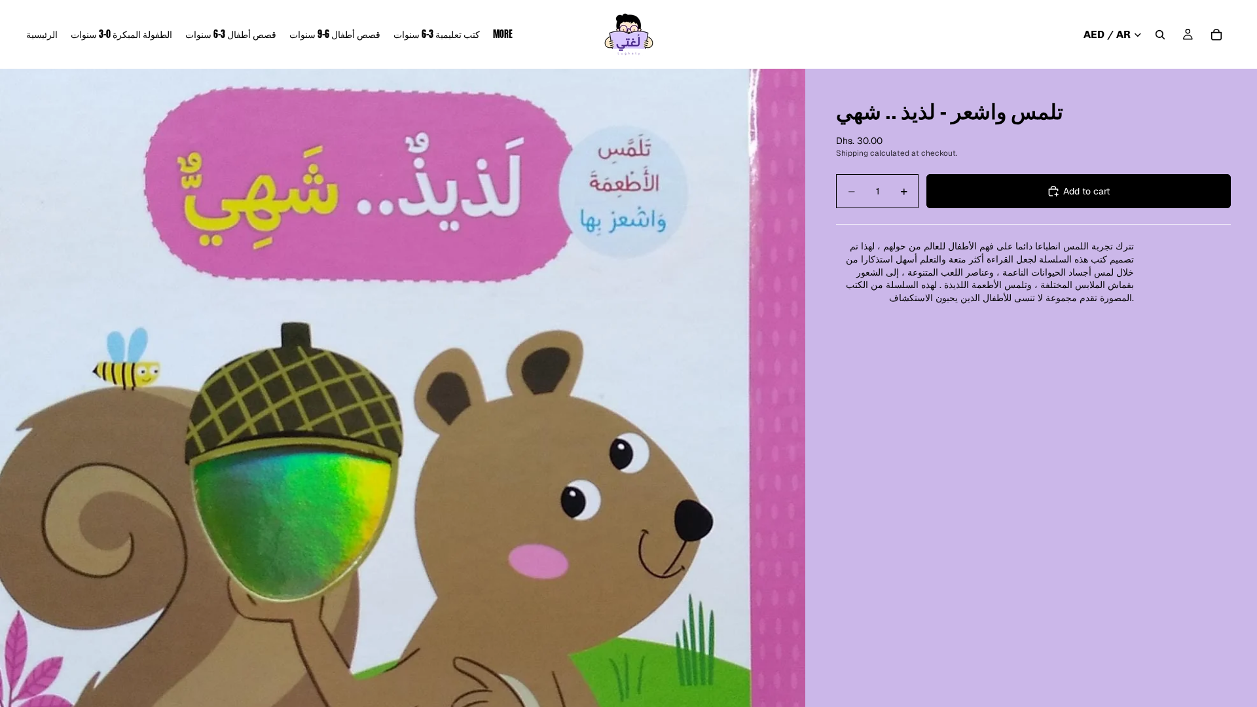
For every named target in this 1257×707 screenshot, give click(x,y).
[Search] (1160, 34)
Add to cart (1086, 191)
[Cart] (1216, 34)
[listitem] (502, 34)
